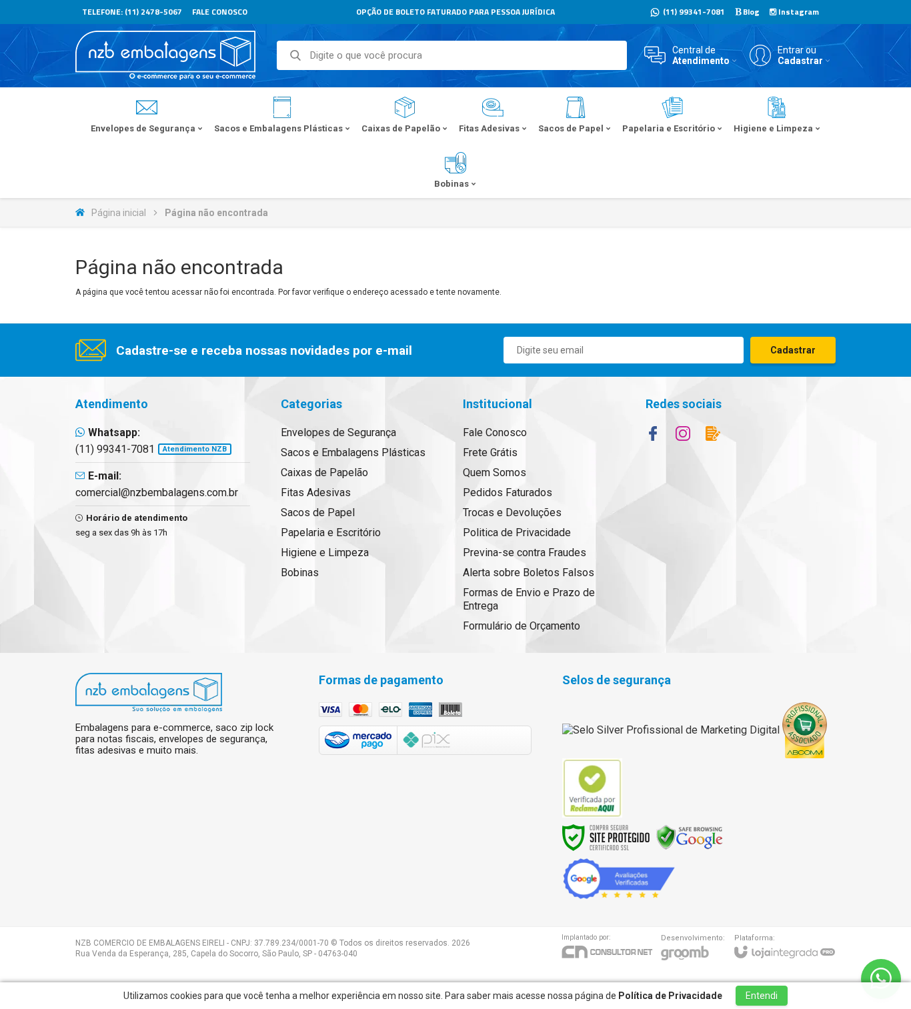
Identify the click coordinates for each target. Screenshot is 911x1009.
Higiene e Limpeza (325, 552)
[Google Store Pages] (619, 878)
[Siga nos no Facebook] (653, 433)
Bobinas (300, 572)
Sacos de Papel (318, 512)
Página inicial (118, 212)
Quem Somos (494, 472)
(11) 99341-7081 (693, 11)
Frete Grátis (490, 452)
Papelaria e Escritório (331, 532)
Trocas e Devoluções (512, 512)
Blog (750, 11)
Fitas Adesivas (316, 492)
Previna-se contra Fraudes (524, 552)
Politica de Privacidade (517, 532)
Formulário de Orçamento (521, 626)
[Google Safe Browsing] (689, 836)
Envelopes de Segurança (338, 432)
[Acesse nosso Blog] (713, 433)
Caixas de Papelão (324, 472)
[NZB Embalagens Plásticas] (165, 55)
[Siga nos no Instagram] (683, 433)
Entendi (762, 995)
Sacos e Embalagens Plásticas (353, 452)
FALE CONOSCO (219, 11)
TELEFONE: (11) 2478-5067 (132, 11)
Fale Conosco (495, 432)
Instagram (797, 11)
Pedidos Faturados (507, 492)
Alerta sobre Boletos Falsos (528, 572)
